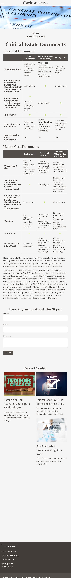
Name (6, 313)
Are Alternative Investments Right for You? (49, 450)
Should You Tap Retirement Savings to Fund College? (17, 403)
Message (7, 336)
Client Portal (10, 546)
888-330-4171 (14, 555)
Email (6, 325)
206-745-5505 (12, 552)
